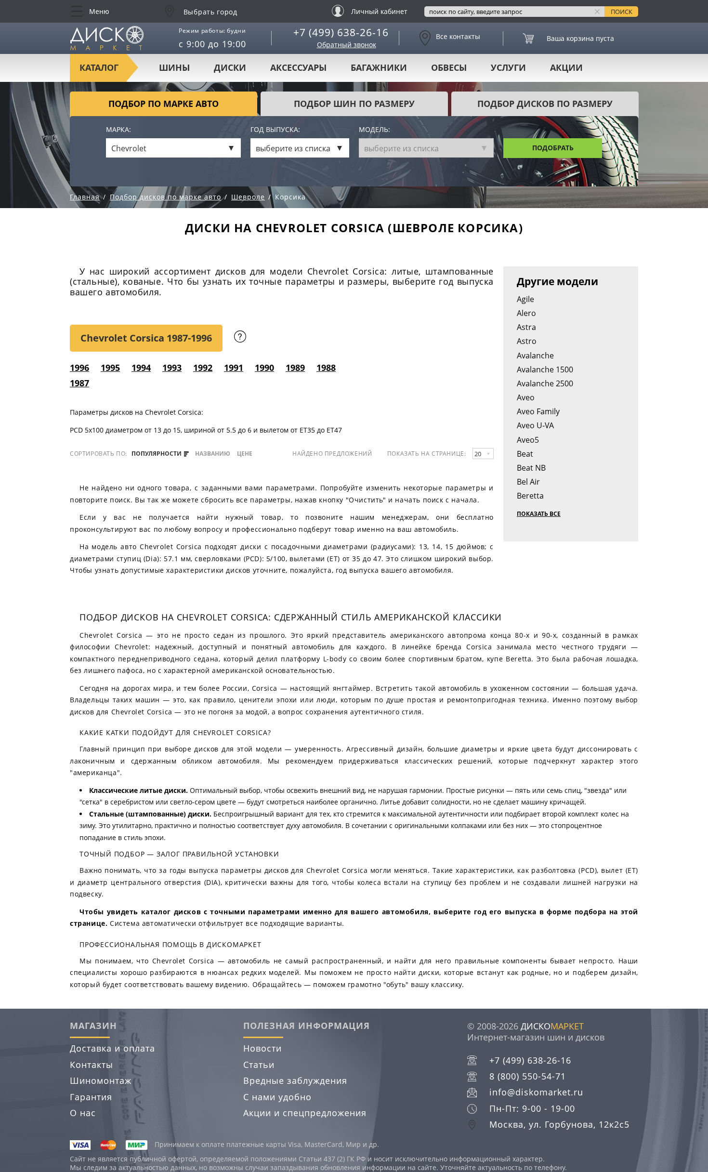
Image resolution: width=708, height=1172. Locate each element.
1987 (79, 383)
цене (244, 453)
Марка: (118, 130)
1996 (79, 367)
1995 (110, 367)
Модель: (374, 130)
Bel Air (528, 481)
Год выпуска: (275, 130)
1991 (233, 367)
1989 (295, 367)
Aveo (526, 397)
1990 (264, 367)
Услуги (508, 67)
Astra (526, 327)
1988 (326, 367)
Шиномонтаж (100, 1080)
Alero (526, 313)
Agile (525, 299)
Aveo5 (528, 440)
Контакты (91, 1064)
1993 (172, 367)
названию (212, 453)
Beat (525, 453)
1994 (141, 367)
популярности (157, 453)
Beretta (530, 495)
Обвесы (449, 67)
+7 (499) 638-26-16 (341, 32)
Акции (566, 67)
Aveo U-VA (535, 425)
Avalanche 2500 (545, 383)
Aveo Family (538, 411)
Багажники (379, 67)
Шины (174, 67)
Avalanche (535, 355)
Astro (527, 341)
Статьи (259, 1064)
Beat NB (531, 467)
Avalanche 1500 (545, 369)
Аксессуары (298, 67)
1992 (202, 367)
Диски (230, 67)
